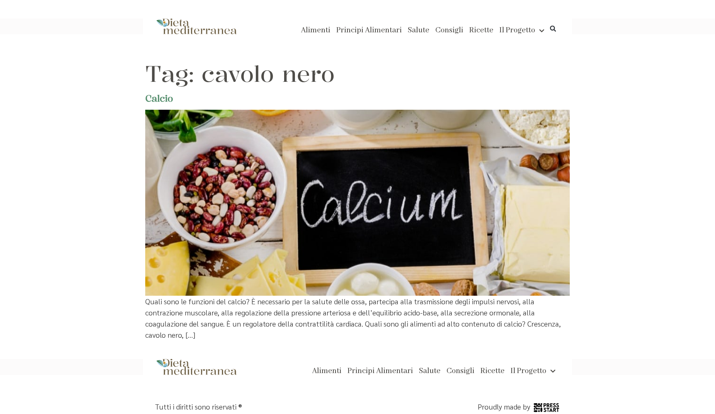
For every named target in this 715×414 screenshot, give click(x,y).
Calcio (159, 98)
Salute (418, 30)
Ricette (481, 30)
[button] (553, 28)
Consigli (449, 30)
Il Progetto (517, 30)
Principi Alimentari (369, 30)
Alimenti (315, 30)
